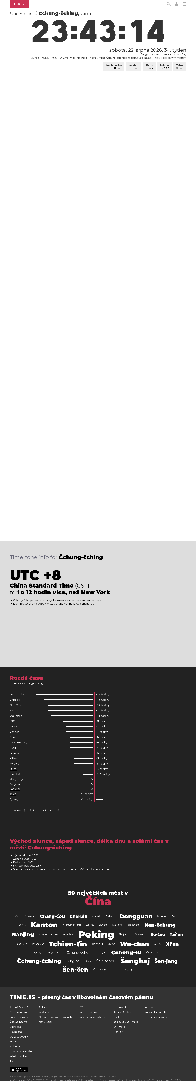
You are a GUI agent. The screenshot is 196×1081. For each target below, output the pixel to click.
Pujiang (124, 934)
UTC (12, 721)
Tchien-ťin (68, 944)
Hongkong (16, 779)
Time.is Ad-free (123, 1012)
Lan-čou (90, 925)
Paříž (149, 67)
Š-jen (89, 961)
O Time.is (119, 1026)
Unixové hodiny (87, 1012)
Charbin (78, 916)
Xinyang (36, 952)
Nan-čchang (133, 925)
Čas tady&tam (18, 1012)
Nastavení (120, 1007)
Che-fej (96, 916)
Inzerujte (150, 1007)
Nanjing (23, 934)
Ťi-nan (126, 969)
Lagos (13, 726)
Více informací (78, 57)
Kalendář (15, 1046)
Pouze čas (16, 1031)
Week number (18, 1056)
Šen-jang (166, 961)
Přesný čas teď (18, 1007)
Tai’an (176, 934)
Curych (14, 737)
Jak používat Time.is (126, 1021)
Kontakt (118, 1031)
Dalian (110, 916)
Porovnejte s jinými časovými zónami (36, 810)
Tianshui (97, 944)
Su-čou (158, 934)
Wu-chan (134, 944)
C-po (17, 916)
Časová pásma (18, 1021)
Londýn (133, 67)
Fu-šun (175, 916)
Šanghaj (15, 789)
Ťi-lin (112, 969)
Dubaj (13, 769)
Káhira (14, 758)
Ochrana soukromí (156, 1017)
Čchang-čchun (78, 952)
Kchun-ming (72, 925)
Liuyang (103, 925)
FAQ (116, 1017)
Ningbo (43, 934)
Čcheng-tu (126, 952)
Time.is (19, 4)
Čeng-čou (73, 961)
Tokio (179, 67)
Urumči (111, 944)
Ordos (54, 934)
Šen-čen (75, 969)
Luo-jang (117, 925)
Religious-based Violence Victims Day (163, 54)
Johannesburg (18, 742)
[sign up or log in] (176, 5)
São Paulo (16, 715)
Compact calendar (21, 1051)
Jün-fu (22, 925)
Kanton (44, 925)
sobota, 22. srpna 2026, (147, 50)
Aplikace (44, 1007)
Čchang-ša (101, 952)
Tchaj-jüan (21, 944)
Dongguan (136, 916)
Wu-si (157, 944)
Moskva (14, 763)
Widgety (44, 1012)
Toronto (14, 710)
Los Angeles (114, 67)
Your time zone (19, 1017)
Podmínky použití (155, 1012)
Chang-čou (52, 916)
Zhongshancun (54, 952)
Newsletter (45, 1021)
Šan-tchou (106, 961)
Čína (98, 901)
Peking (164, 67)
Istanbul (15, 753)
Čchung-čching (39, 961)
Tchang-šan (38, 944)
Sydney (14, 799)
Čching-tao (154, 952)
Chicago (15, 699)
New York (15, 705)
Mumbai (15, 774)
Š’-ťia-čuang (99, 969)
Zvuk (13, 1061)
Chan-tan (30, 916)
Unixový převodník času (92, 1017)
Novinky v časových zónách (55, 1017)
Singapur (15, 784)
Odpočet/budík (19, 1036)
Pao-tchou (68, 934)
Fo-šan (162, 916)
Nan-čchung (160, 925)
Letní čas (15, 1026)
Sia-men (140, 934)
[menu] (184, 4)
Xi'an (172, 944)
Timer (13, 1041)
